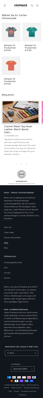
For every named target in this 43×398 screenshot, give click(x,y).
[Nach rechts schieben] (26, 164)
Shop (6, 243)
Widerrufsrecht (16, 387)
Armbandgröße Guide (13, 262)
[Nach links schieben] (16, 164)
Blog (6, 248)
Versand (16, 391)
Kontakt (7, 273)
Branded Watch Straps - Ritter (20, 385)
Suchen (7, 278)
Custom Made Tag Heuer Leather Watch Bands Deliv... (18, 129)
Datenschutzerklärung (31, 387)
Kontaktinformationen (28, 391)
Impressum (22, 395)
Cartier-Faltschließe (12, 238)
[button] (5, 5)
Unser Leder (9, 232)
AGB (10, 391)
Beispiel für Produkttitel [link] (10, 46)
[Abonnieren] (35, 353)
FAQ (6, 268)
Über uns (7, 227)
